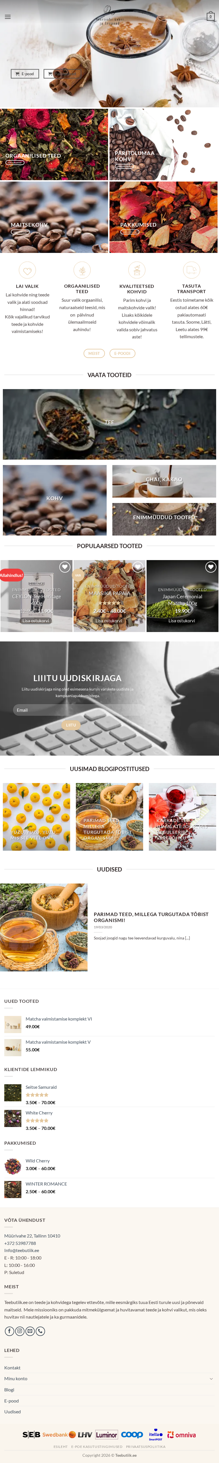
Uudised (12, 1411)
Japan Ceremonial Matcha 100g (182, 599)
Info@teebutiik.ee (21, 1250)
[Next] (207, 927)
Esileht (61, 1446)
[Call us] (40, 1331)
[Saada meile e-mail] (30, 1331)
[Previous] (12, 927)
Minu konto (15, 1378)
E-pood (11, 1400)
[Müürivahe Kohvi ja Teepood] (110, 16)
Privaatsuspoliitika (146, 1446)
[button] (7, 17)
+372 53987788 (20, 1243)
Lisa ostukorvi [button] (36, 620)
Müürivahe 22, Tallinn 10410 (32, 1235)
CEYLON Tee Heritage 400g (36, 599)
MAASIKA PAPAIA (109, 593)
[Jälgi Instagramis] (20, 1331)
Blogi (9, 1389)
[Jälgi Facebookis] (9, 1331)
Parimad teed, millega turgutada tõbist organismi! (151, 917)
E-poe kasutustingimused (96, 1446)
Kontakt (12, 1367)
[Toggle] (211, 1378)
